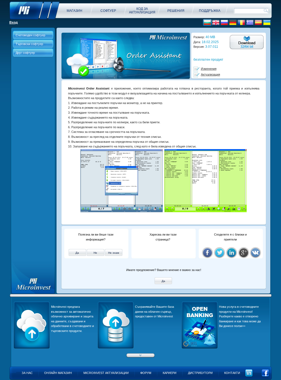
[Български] (207, 22)
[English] (216, 22)
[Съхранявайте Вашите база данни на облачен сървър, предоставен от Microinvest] (116, 347)
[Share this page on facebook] (207, 252)
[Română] (241, 22)
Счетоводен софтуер (30, 35)
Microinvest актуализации (106, 373)
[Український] (267, 22)
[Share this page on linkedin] (231, 252)
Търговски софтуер (29, 44)
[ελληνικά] (250, 22)
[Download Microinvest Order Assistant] (247, 42)
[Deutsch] (233, 22)
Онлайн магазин (58, 373)
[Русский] (224, 22)
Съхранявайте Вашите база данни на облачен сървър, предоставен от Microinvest (154, 311)
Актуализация (210, 74)
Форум (145, 373)
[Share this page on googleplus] (243, 252)
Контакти (232, 373)
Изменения (209, 68)
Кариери (169, 373)
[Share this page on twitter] (219, 252)
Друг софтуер (25, 52)
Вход (13, 22)
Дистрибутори (200, 373)
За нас (27, 373)
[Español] (258, 22)
